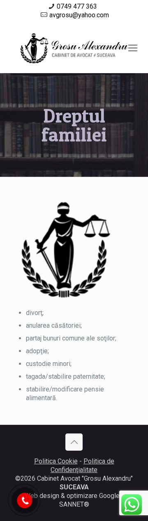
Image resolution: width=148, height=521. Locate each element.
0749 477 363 (77, 6)
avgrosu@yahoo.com (79, 15)
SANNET (71, 504)
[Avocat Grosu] (74, 48)
